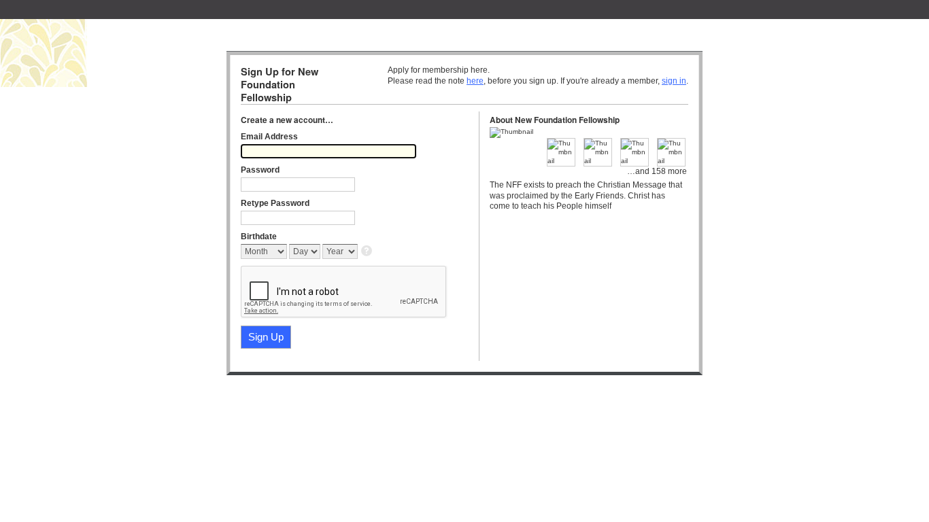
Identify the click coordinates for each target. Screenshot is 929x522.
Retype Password (275, 203)
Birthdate (259, 236)
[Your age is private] (367, 251)
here (475, 81)
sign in (674, 81)
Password (260, 170)
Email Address (269, 136)
